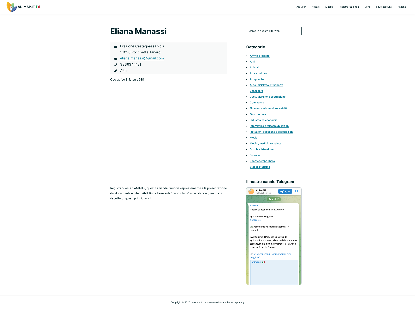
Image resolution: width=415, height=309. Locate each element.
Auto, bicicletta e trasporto (266, 85)
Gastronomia (258, 114)
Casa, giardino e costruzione (267, 96)
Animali (254, 67)
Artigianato (257, 79)
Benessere (256, 90)
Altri (252, 61)
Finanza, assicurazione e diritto (269, 108)
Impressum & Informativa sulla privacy (224, 302)
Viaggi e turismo (260, 166)
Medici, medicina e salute (265, 143)
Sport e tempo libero (262, 161)
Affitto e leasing (260, 55)
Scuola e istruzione (261, 149)
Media (253, 137)
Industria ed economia (263, 120)
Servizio (255, 155)
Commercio (257, 102)
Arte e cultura (258, 73)
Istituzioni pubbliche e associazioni (271, 131)
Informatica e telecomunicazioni (269, 125)
